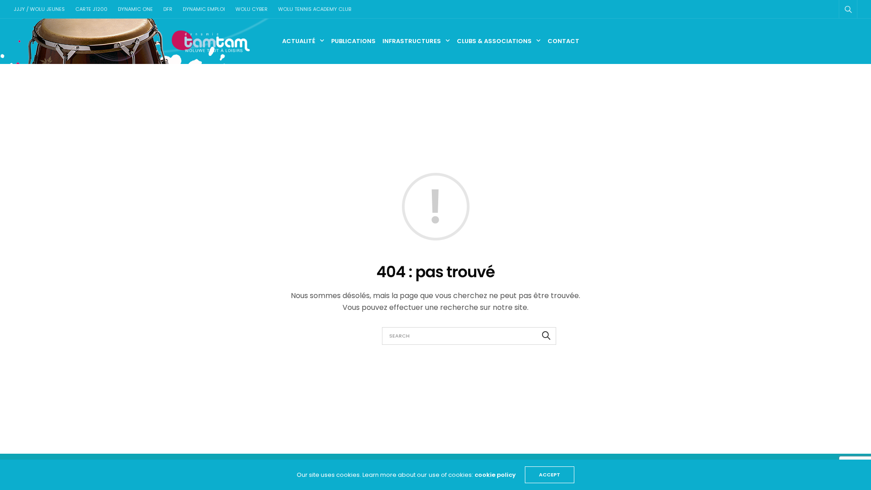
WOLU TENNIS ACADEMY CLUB (314, 9)
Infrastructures (411, 41)
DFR (167, 9)
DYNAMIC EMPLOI (204, 9)
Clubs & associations (494, 41)
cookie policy (495, 474)
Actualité (298, 41)
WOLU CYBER (251, 9)
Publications (353, 41)
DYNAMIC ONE (135, 9)
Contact (563, 41)
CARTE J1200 (91, 9)
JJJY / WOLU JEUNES (39, 9)
